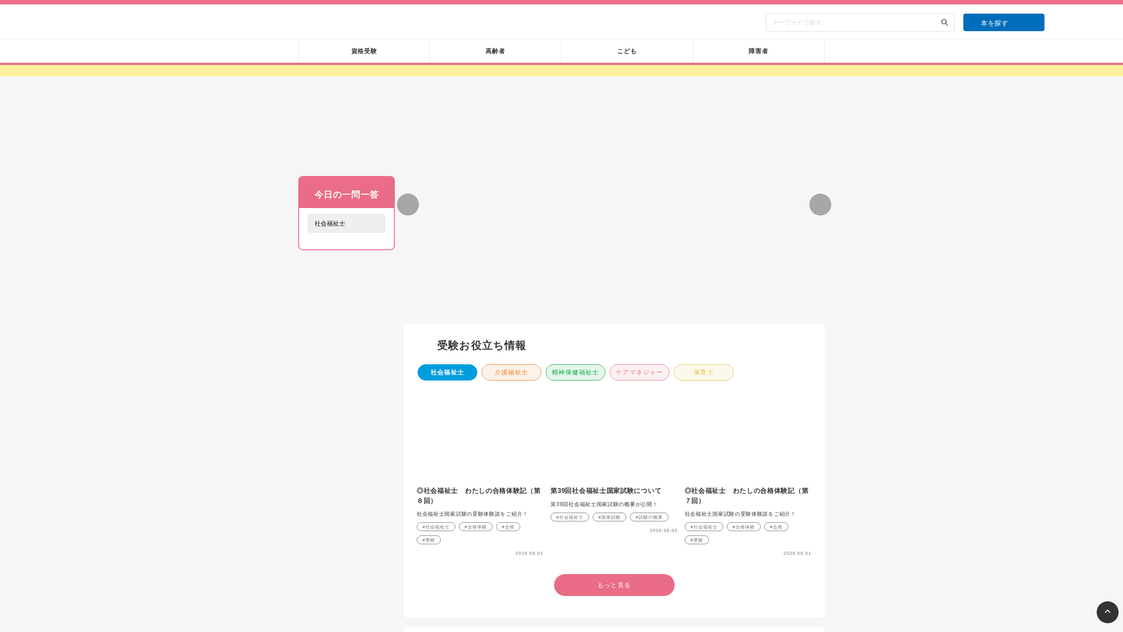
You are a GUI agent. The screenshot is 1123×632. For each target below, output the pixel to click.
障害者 (575, 572)
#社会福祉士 (436, 423)
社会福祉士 (448, 269)
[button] (572, 203)
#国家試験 (609, 414)
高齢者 (447, 572)
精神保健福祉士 (575, 269)
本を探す (995, 23)
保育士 (704, 269)
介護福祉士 (512, 269)
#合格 (508, 423)
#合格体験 (476, 423)
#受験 (428, 436)
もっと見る (346, 339)
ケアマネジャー (639, 269)
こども (511, 572)
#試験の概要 (649, 414)
